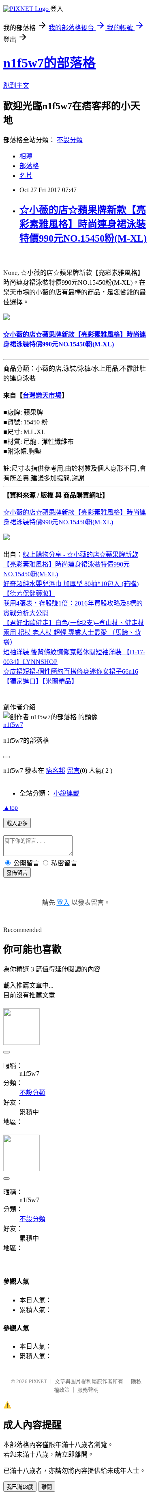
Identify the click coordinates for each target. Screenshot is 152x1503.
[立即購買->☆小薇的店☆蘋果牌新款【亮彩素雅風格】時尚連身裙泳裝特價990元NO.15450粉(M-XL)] (6, 317)
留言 (73, 770)
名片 (25, 175)
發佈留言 (17, 873)
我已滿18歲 (19, 1487)
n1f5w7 (13, 724)
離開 (46, 1487)
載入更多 (17, 823)
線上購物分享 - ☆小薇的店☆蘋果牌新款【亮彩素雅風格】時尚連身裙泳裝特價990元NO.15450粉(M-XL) (70, 564)
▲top (10, 807)
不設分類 (70, 139)
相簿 (25, 156)
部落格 (29, 165)
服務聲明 (87, 1390)
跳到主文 (16, 85)
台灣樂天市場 (42, 395)
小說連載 (66, 793)
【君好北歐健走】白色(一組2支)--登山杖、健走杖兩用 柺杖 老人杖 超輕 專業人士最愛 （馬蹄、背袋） (73, 632)
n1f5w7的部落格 (49, 63)
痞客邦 (55, 770)
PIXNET (38, 1381)
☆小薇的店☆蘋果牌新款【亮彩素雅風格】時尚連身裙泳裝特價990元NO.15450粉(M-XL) (83, 224)
